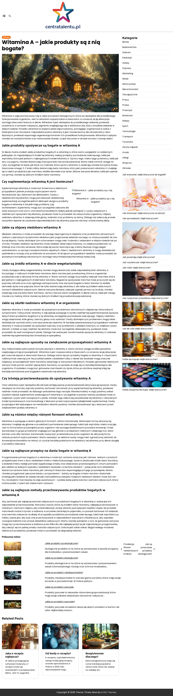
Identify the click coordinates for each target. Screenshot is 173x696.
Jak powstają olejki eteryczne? (138, 257)
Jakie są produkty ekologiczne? (61, 557)
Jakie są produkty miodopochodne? (64, 572)
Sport (125, 126)
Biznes (125, 41)
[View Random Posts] (4, 16)
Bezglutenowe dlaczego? (95, 655)
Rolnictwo (127, 115)
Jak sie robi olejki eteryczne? (137, 328)
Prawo (125, 105)
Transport (127, 136)
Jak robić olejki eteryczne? (136, 267)
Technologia (128, 131)
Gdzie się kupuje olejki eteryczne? (140, 359)
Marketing (127, 73)
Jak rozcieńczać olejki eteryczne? (140, 262)
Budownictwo (129, 47)
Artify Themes (108, 692)
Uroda (125, 152)
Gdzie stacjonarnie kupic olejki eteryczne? (144, 389)
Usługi (125, 157)
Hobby (125, 62)
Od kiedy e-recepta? (58, 653)
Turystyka (127, 141)
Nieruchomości (130, 89)
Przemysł (127, 110)
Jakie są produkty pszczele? (60, 601)
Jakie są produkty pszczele (59, 587)
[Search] (10, 16)
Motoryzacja (129, 84)
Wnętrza (127, 162)
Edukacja (127, 57)
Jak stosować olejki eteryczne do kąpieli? (144, 174)
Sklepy (125, 120)
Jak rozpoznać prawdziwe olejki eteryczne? (145, 298)
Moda (125, 78)
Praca (125, 99)
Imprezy (126, 68)
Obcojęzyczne (129, 94)
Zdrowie (6, 37)
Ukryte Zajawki (130, 147)
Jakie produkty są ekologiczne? (61, 543)
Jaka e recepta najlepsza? (14, 655)
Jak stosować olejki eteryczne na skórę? (143, 213)
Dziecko (126, 52)
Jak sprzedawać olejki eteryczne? (140, 218)
